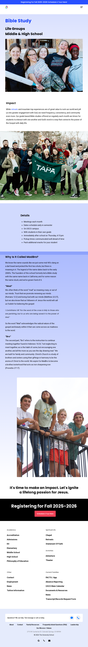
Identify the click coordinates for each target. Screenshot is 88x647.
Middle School (13, 552)
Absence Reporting (54, 582)
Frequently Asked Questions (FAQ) (55, 625)
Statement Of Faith (54, 544)
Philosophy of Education (17, 561)
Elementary (12, 548)
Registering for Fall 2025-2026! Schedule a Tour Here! (44, 2)
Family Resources (32, 625)
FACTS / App (51, 577)
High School (12, 557)
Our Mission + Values (44, 628)
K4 (8, 544)
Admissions (12, 539)
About (11, 625)
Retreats (49, 539)
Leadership (75, 625)
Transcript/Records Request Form (61, 599)
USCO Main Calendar (55, 586)
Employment (12, 582)
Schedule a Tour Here (45, 514)
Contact (10, 577)
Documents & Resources (56, 590)
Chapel (49, 535)
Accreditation (13, 535)
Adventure (50, 556)
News (9, 586)
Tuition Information (15, 590)
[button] (81, 7)
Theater (49, 560)
